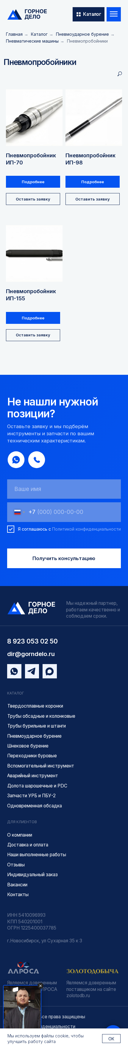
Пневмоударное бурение (82, 34)
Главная (14, 34)
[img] (27, 14)
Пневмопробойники (87, 40)
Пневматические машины (32, 40)
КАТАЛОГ (15, 693)
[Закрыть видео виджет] (40, 986)
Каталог (39, 34)
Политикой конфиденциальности (86, 529)
